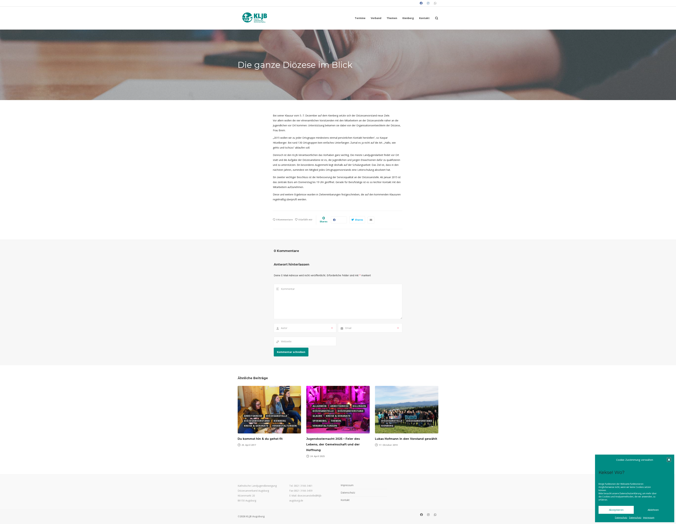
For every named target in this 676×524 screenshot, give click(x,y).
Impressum (648, 517)
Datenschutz (621, 517)
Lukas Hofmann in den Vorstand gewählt (406, 438)
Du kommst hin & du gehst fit (260, 438)
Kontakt (345, 500)
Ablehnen (653, 509)
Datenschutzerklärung (630, 493)
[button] (669, 459)
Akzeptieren (616, 509)
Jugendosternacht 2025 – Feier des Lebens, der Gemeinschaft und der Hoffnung (333, 444)
